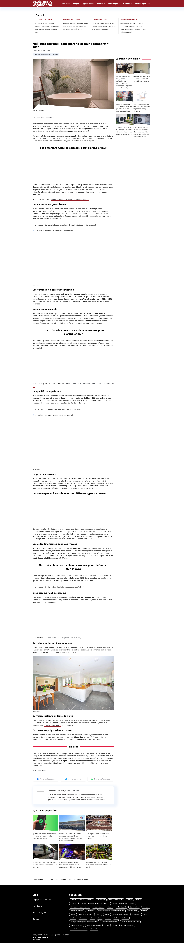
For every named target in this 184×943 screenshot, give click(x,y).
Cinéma (73, 903)
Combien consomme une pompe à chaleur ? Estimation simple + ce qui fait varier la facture (124, 130)
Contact (36, 919)
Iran (145, 914)
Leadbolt (36, 940)
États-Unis (94, 929)
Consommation (98, 907)
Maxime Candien (72, 791)
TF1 (122, 925)
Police (116, 918)
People (76, 4)
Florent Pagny (132, 911)
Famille (100, 4)
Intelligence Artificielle (120, 914)
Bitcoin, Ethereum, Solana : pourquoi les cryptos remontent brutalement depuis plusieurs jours (47, 27)
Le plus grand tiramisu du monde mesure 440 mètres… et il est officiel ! (97, 836)
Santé (107, 925)
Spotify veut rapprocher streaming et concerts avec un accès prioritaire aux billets (45, 836)
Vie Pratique (113, 4)
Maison (44, 771)
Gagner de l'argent (85, 914)
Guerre (98, 914)
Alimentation (101, 900)
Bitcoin (138, 900)
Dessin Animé (134, 907)
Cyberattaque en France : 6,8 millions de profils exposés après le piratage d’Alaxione (104, 26)
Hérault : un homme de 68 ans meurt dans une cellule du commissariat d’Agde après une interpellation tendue (70, 837)
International (136, 914)
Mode (92, 918)
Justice (73, 918)
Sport (115, 925)
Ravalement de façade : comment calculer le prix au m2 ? (73, 384)
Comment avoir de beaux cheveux (123, 903)
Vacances (130, 925)
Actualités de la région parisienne (81, 900)
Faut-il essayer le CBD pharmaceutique (111, 911)
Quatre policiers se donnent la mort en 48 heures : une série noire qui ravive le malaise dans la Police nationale (132, 27)
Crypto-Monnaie (88, 4)
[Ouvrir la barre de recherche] (149, 3)
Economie (146, 907)
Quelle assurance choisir (109, 922)
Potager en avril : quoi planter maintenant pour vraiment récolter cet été (98, 864)
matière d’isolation (51, 725)
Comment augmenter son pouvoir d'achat (94, 903)
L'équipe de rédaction (42, 899)
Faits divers (90, 911)
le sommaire (45, 117)
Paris (99, 918)
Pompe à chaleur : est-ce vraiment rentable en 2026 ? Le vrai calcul (141, 78)
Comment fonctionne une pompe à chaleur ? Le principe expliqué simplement (141, 107)
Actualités (66, 4)
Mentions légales (40, 912)
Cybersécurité (121, 907)
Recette (89, 925)
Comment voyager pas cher (80, 907)
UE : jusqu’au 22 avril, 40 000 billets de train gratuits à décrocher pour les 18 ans (45, 864)
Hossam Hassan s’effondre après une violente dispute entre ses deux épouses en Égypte (75, 26)
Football (144, 911)
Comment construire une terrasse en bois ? (69, 199)
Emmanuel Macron (77, 911)
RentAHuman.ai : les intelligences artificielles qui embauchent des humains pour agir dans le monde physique (124, 82)
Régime (98, 925)
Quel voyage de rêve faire (130, 922)
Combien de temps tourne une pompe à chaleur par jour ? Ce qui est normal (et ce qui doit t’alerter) (141, 132)
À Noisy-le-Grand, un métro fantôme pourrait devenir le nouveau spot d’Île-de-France (70, 864)
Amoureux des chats (115, 900)
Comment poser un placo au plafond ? (64, 638)
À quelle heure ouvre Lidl (79, 929)
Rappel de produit (76, 925)
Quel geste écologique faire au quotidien (84, 922)
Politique (125, 918)
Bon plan (38, 771)
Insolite (107, 914)
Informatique (140, 4)
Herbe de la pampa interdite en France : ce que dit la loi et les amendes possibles (124, 107)
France (73, 914)
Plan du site (37, 906)
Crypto (110, 907)
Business (126, 4)
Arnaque (129, 900)
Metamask (83, 918)
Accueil (36, 879)
